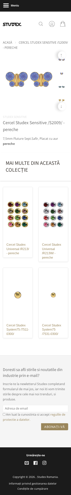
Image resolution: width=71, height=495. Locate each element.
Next (62, 106)
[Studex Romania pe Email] (27, 463)
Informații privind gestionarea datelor (33, 483)
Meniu (14, 5)
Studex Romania (47, 477)
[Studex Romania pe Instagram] (44, 463)
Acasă (7, 42)
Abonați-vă (54, 427)
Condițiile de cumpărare (32, 488)
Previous (62, 55)
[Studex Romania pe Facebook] (35, 463)
